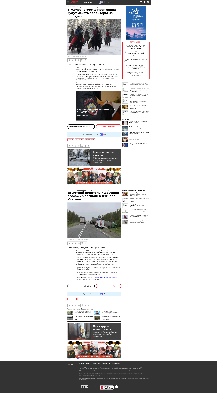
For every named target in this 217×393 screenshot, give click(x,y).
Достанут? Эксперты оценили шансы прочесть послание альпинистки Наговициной (139, 90)
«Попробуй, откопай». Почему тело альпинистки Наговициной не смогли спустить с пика (139, 217)
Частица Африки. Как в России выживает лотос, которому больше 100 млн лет (139, 205)
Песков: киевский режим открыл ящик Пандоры (138, 144)
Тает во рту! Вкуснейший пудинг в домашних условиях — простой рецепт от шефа (139, 194)
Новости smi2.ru (73, 185)
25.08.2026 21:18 (71, 190)
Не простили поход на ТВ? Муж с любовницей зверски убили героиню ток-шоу (136, 47)
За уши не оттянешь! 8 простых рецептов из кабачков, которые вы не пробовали (139, 107)
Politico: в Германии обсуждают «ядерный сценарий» (137, 138)
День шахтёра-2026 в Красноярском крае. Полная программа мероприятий (136, 53)
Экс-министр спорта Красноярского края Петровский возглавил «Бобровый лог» (136, 74)
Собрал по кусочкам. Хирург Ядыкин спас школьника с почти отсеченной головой (139, 112)
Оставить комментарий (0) (109, 126)
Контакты (81, 363)
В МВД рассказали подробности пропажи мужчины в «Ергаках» (83, 312)
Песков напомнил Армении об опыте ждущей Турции (139, 133)
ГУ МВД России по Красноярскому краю (78, 239)
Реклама (88, 363)
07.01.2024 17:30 (71, 7)
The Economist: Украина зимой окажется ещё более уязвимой (137, 127)
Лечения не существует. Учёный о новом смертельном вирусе (138, 221)
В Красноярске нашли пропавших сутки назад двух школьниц (96, 111)
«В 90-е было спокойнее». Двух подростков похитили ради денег (139, 210)
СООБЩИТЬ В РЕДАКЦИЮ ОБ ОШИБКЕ (111, 363)
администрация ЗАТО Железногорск (77, 56)
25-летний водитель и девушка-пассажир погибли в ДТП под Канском (136, 67)
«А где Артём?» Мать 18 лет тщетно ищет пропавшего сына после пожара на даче (139, 101)
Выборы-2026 (96, 363)
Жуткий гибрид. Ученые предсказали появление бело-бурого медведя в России (139, 200)
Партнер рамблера (94, 386)
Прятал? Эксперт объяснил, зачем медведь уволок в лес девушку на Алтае (139, 84)
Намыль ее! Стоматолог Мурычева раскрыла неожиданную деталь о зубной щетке (139, 96)
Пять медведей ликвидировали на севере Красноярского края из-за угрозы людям (111, 318)
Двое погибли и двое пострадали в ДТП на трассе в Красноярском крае (136, 60)
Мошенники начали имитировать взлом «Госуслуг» (138, 122)
